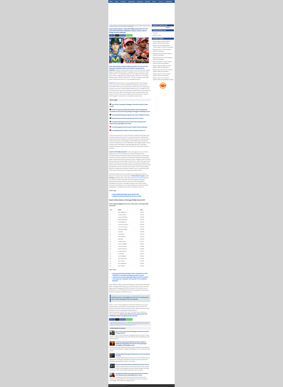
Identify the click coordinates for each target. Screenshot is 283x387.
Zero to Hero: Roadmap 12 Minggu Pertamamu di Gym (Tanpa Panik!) (132, 332)
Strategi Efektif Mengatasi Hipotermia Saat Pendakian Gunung (132, 355)
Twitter (117, 35)
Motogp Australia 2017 (120, 324)
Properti (147, 1)
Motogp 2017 (112, 324)
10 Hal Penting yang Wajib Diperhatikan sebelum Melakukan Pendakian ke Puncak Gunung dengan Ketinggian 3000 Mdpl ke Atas (131, 343)
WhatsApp (129, 35)
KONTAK (155, 33)
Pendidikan (169, 1)
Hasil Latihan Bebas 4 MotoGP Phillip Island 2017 (137, 322)
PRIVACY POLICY (157, 35)
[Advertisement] (141, 13)
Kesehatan (140, 1)
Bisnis (111, 1)
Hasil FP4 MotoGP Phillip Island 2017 (119, 322)
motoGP (135, 70)
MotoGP (147, 323)
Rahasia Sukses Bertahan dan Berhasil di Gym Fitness (132, 364)
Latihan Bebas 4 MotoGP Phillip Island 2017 (136, 323)
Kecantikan (131, 1)
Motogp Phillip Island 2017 (130, 324)
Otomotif (123, 1)
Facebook (122, 35)
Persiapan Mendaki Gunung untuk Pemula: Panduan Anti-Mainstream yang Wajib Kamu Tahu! (131, 374)
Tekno (116, 1)
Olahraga (161, 1)
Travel (154, 1)
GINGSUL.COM (112, 385)
